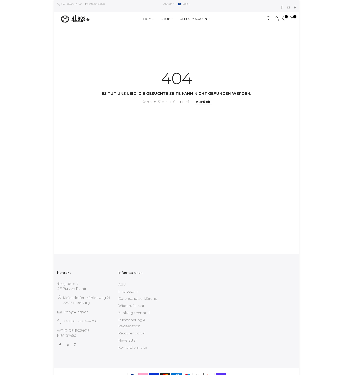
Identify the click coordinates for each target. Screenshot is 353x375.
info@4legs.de (97, 3)
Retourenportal (131, 333)
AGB (122, 284)
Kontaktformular (132, 348)
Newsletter (127, 340)
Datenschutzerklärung (138, 299)
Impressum (128, 291)
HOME (148, 19)
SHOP (165, 19)
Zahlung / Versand (134, 313)
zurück (203, 102)
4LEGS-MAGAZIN (193, 19)
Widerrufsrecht (131, 306)
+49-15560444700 (71, 3)
